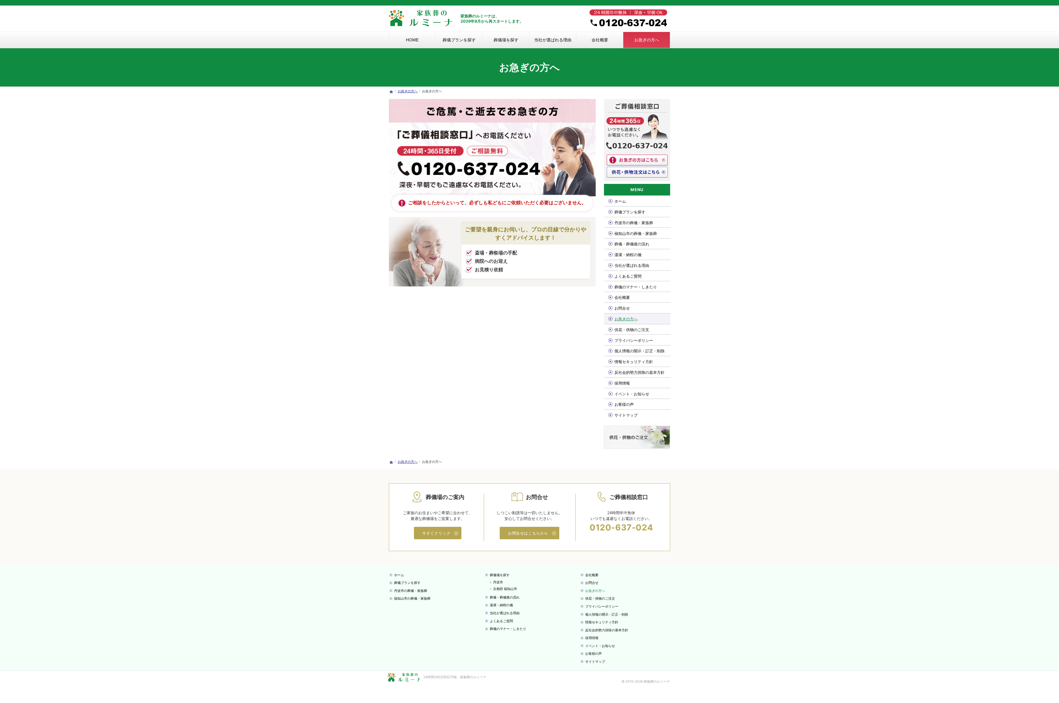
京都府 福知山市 (505, 589)
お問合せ (622, 308)
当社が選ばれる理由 (631, 265)
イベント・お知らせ (631, 393)
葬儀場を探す (500, 575)
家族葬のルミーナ (473, 677)
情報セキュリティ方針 (633, 361)
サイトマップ (626, 415)
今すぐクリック (436, 533)
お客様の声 (624, 404)
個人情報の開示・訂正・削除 (639, 350)
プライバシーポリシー (633, 340)
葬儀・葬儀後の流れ (631, 244)
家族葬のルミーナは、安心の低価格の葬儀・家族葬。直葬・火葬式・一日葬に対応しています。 (448, 2)
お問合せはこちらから (528, 533)
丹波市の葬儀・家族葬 (633, 222)
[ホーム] (391, 91)
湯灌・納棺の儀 (627, 254)
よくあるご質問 (627, 276)
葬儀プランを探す (629, 212)
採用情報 (622, 383)
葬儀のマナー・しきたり (635, 287)
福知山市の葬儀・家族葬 (635, 233)
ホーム (620, 201)
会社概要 (622, 297)
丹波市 (498, 582)
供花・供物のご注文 (631, 329)
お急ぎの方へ (626, 318)
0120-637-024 (621, 527)
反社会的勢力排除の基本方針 (639, 372)
